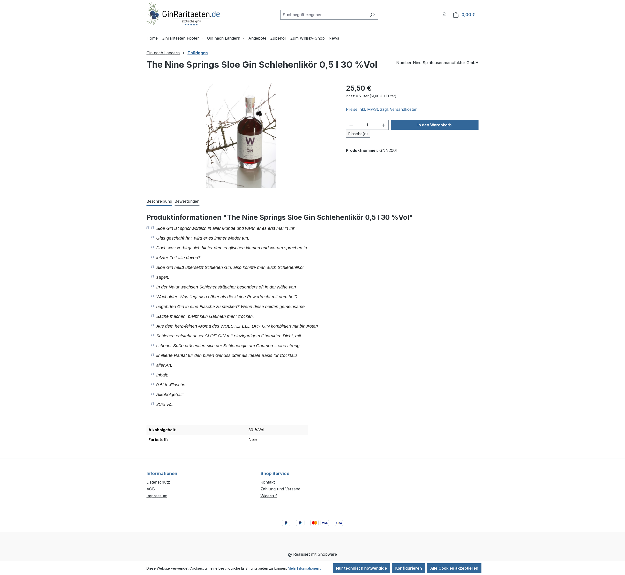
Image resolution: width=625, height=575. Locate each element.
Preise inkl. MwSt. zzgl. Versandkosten (381, 109)
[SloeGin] (241, 135)
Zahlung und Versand (280, 489)
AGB (150, 489)
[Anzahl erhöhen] (384, 125)
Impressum (156, 495)
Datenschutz (158, 482)
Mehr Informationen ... (305, 568)
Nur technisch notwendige (361, 568)
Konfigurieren (408, 568)
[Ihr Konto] (444, 15)
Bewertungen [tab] (187, 201)
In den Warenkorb (434, 124)
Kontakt (267, 482)
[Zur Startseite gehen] (183, 13)
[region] (241, 135)
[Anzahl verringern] (351, 125)
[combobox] (323, 15)
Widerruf (268, 495)
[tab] (159, 201)
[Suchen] (372, 15)
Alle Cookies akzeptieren (454, 568)
